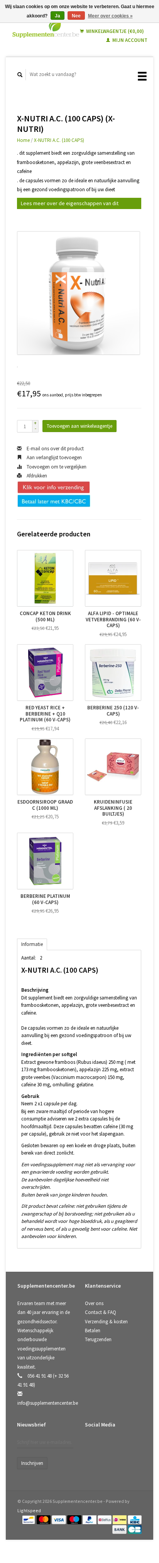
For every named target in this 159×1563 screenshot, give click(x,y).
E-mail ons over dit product (54, 448)
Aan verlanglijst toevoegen (53, 457)
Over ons (94, 1303)
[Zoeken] (20, 74)
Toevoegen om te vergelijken (55, 466)
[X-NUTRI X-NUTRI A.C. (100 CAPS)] (78, 293)
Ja (57, 16)
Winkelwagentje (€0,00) (114, 31)
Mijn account (129, 40)
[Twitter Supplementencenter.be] (108, 1445)
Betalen (92, 1330)
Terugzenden (98, 1339)
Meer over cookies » (110, 16)
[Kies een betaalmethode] (29, 1519)
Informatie (32, 944)
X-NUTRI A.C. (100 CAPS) (59, 140)
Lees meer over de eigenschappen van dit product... (69, 204)
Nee (76, 16)
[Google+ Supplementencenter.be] (124, 1445)
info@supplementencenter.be (47, 1403)
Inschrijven (32, 1463)
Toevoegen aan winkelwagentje (79, 426)
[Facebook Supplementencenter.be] (92, 1445)
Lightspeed (29, 1510)
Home (23, 140)
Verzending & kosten (106, 1321)
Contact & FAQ (100, 1312)
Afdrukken (36, 475)
